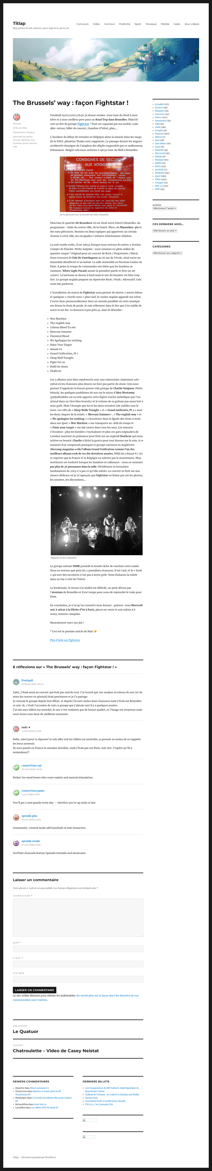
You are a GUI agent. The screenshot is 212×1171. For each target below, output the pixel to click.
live (32, 140)
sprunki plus (29, 815)
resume (33, 143)
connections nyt (32, 765)
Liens (157, 146)
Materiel (159, 150)
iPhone (158, 137)
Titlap (19, 23)
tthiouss (17, 123)
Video (96, 24)
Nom (17, 942)
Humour (109, 24)
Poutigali (27, 680)
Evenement (19, 132)
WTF (157, 189)
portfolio (159, 169)
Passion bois (91, 1098)
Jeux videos (192, 24)
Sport (138, 24)
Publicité (124, 24)
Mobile (165, 24)
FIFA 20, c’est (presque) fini (99, 1104)
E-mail (18, 958)
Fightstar (83, 123)
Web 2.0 (159, 186)
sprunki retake (31, 841)
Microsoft (160, 153)
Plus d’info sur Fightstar (65, 640)
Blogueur (159, 111)
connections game (33, 790)
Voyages (159, 182)
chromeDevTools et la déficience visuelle (105, 1101)
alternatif (17, 136)
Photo (158, 166)
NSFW (158, 163)
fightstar (25, 140)
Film (157, 124)
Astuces (159, 107)
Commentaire (22, 895)
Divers (158, 117)
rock (15, 146)
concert (16, 140)
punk (25, 143)
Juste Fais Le (40, 1104)
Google (158, 130)
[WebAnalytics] (113, 1136)
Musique (151, 24)
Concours (82, 24)
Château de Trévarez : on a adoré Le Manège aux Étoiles (112, 1094)
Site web (18, 973)
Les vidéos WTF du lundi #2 (44, 1107)
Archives (157, 205)
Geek (177, 24)
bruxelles (27, 136)
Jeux (157, 140)
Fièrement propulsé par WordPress (38, 1157)
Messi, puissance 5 (39, 1088)
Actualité (159, 104)
